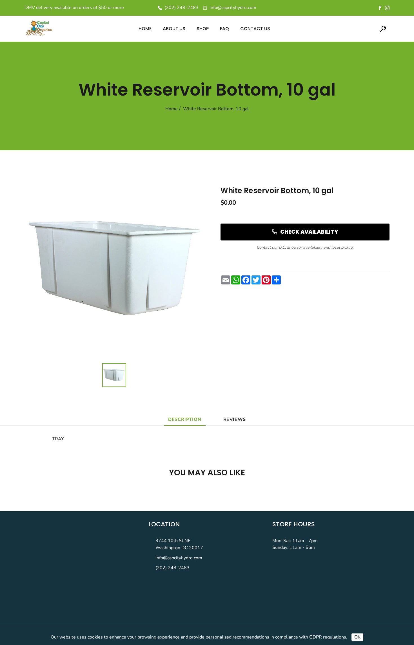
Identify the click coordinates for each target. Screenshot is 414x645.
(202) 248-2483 (172, 568)
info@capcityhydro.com (178, 558)
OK (357, 637)
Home (171, 109)
